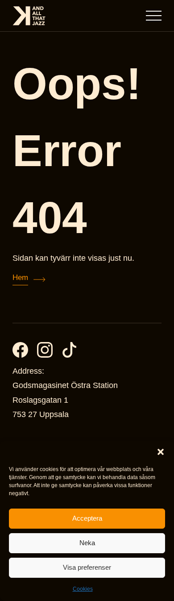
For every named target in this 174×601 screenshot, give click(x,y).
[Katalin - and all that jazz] (29, 16)
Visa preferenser (87, 567)
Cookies (83, 589)
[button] (160, 451)
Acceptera (87, 518)
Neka (87, 543)
